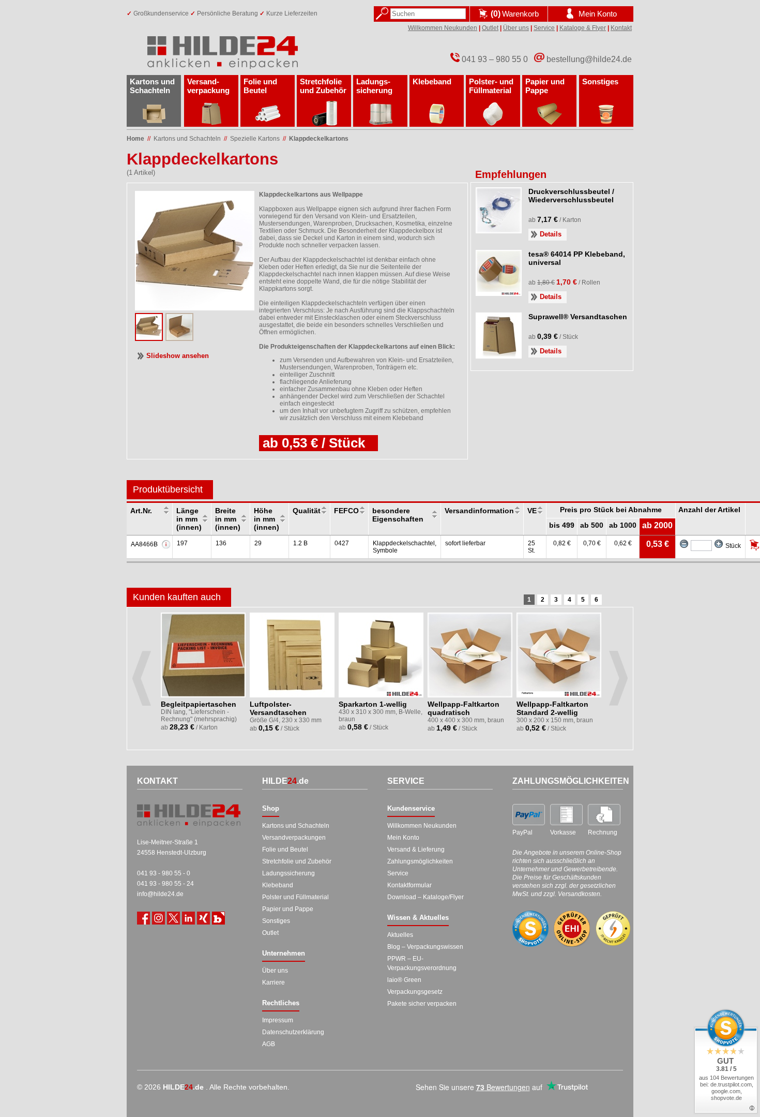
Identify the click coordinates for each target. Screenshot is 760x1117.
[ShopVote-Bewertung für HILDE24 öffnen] (530, 929)
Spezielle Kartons (255, 138)
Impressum (277, 1020)
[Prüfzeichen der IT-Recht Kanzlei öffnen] (613, 929)
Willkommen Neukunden (442, 28)
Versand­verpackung (208, 86)
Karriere (273, 982)
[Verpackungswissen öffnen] (218, 918)
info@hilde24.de (160, 894)
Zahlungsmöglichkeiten (420, 861)
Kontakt (621, 28)
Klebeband (432, 81)
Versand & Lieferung (416, 849)
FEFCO (346, 511)
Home (135, 138)
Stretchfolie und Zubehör (323, 86)
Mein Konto (403, 837)
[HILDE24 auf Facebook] (143, 918)
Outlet (490, 28)
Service (544, 28)
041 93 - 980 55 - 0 (163, 873)
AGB (268, 1044)
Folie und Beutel (260, 86)
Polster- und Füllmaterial (491, 86)
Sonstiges (600, 81)
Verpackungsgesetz (415, 991)
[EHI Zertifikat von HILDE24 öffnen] (572, 929)
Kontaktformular (409, 885)
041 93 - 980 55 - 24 (165, 883)
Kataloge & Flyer (582, 28)
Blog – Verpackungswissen (425, 946)
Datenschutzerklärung (293, 1032)
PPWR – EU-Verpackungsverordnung (422, 963)
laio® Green (404, 980)
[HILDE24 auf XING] (203, 918)
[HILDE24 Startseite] (188, 815)
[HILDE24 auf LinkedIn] (188, 918)
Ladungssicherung (288, 873)
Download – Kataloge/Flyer (425, 897)
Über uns (516, 28)
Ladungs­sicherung (374, 86)
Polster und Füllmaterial (295, 897)
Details (550, 234)
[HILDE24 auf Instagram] (158, 918)
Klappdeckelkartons (318, 138)
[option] (204, 675)
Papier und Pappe (545, 86)
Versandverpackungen (294, 837)
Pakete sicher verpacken (422, 1003)
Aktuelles (400, 935)
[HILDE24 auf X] (173, 918)
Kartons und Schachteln (152, 86)
